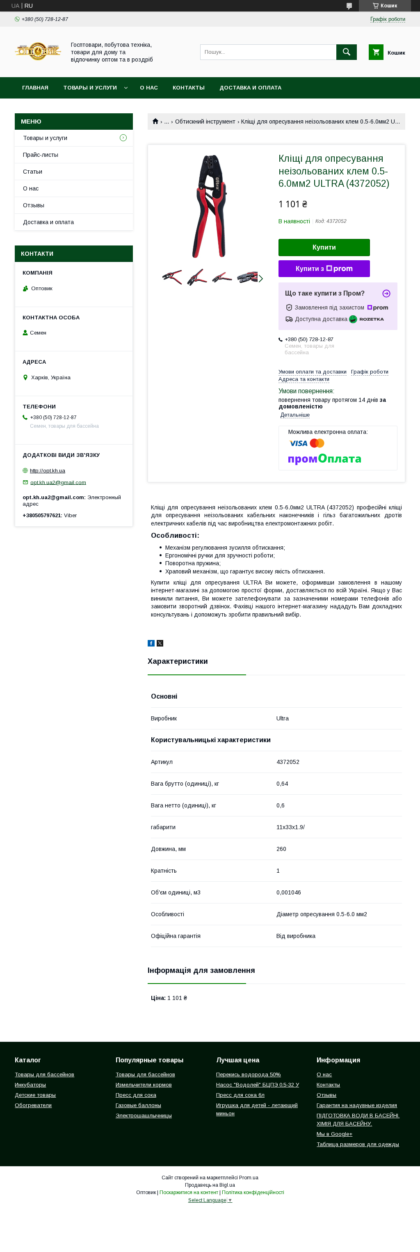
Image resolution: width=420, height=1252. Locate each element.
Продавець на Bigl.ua (210, 1185)
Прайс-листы (40, 154)
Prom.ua (248, 1178)
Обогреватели (33, 1105)
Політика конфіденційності (253, 1192)
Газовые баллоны (138, 1105)
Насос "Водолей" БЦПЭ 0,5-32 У (257, 1085)
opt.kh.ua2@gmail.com (58, 482)
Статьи (32, 171)
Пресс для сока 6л (240, 1095)
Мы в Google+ (334, 1134)
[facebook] (151, 644)
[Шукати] (346, 52)
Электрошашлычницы (144, 1115)
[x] (160, 644)
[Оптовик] (38, 66)
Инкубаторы (30, 1085)
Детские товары (35, 1095)
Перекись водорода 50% (248, 1074)
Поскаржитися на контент (189, 1192)
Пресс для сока (136, 1095)
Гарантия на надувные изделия (357, 1105)
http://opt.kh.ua (47, 471)
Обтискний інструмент (205, 121)
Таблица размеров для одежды (358, 1144)
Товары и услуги (90, 88)
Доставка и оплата (250, 88)
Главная (35, 88)
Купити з (310, 268)
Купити (324, 247)
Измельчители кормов (144, 1085)
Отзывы (33, 205)
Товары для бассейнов (44, 1074)
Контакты (189, 88)
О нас (149, 88)
